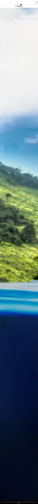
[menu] (36, 4)
